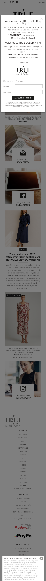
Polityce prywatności (15, 579)
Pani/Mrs (9, 81)
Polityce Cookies (28, 579)
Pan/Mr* (21, 81)
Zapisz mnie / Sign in (23, 98)
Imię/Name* (8, 92)
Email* (6, 86)
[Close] (41, 19)
